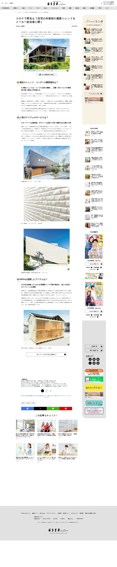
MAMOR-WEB (80, 518)
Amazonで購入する (94, 264)
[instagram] (90, 359)
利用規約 (59, 513)
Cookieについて (74, 513)
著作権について (66, 513)
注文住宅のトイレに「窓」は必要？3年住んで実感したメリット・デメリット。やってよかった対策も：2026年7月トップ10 (97, 31)
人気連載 (92, 8)
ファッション (55, 8)
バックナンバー (92, 269)
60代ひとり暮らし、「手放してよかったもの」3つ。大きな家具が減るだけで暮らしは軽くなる (97, 58)
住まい (45, 8)
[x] (90, 363)
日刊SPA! (63, 518)
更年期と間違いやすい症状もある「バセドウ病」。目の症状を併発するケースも (97, 200)
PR (17, 438)
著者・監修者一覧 (94, 350)
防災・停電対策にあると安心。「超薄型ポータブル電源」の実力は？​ (68, 434)
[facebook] (27, 408)
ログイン (6, 3)
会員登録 (11, 3)
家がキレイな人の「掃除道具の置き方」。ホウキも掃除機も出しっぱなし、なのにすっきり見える (97, 225)
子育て (100, 8)
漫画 (84, 8)
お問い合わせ (42, 513)
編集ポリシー (35, 513)
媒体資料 (81, 513)
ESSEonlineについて (26, 513)
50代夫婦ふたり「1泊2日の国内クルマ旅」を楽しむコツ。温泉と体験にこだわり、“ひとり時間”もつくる (97, 49)
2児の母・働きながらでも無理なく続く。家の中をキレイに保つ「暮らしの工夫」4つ (97, 192)
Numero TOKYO (46, 518)
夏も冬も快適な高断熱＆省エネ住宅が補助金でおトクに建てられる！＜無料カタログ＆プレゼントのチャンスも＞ (25, 435)
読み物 (77, 8)
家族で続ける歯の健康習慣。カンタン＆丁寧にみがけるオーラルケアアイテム (25, 458)
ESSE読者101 (5, 8)
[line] (53, 408)
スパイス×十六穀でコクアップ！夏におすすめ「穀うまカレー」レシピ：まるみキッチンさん (46, 459)
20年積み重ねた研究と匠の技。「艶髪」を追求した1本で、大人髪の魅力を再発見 (46, 434)
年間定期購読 (96, 267)
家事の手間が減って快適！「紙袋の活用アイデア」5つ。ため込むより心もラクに (97, 40)
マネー (38, 8)
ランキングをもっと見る (94, 93)
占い (107, 8)
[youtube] (94, 363)
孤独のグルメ (71, 518)
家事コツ (16, 8)
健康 (70, 8)
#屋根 (28, 403)
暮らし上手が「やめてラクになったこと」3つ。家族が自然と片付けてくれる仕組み (97, 141)
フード (30, 8)
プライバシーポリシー (51, 513)
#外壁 (33, 403)
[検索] (101, 102)
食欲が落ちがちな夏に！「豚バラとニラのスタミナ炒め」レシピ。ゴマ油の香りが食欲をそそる (97, 176)
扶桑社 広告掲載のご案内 (90, 513)
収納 (23, 8)
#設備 (23, 403)
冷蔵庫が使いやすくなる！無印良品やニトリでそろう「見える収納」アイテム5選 (97, 67)
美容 (64, 8)
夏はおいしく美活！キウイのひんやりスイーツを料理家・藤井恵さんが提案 (68, 458)
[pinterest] (98, 363)
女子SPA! (55, 518)
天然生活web (37, 518)
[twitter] (40, 408)
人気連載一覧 (94, 346)
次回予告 (88, 267)
